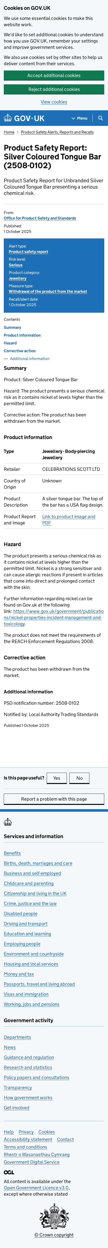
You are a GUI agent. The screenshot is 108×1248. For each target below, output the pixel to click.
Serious (16, 265)
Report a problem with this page (54, 799)
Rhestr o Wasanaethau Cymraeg (37, 1154)
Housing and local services (31, 964)
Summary (12, 327)
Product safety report (28, 251)
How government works (28, 1097)
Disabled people (20, 913)
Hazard (10, 343)
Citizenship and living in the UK (35, 893)
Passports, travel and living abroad (39, 984)
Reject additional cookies (54, 89)
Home (9, 132)
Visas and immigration (26, 994)
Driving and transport (25, 923)
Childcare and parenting (28, 883)
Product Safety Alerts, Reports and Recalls (57, 132)
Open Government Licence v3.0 (36, 1188)
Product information (22, 335)
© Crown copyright (54, 1235)
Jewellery (17, 278)
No (82, 778)
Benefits (12, 853)
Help (9, 1132)
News (10, 1047)
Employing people (22, 944)
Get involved (16, 1108)
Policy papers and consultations (36, 1077)
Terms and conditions (25, 1147)
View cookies (54, 101)
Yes (60, 778)
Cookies (46, 1132)
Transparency (18, 1087)
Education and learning (27, 934)
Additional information (29, 358)
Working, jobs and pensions (32, 1004)
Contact (65, 1139)
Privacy (26, 1132)
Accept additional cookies (54, 75)
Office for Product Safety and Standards (40, 218)
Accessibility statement (28, 1139)
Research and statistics (28, 1067)
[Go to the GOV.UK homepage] (24, 118)
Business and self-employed (32, 873)
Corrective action (20, 350)
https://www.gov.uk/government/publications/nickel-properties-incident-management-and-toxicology (54, 617)
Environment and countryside (34, 954)
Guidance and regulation (29, 1057)
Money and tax (19, 974)
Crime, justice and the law (30, 903)
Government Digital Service (32, 1162)
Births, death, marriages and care (38, 863)
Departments (17, 1037)
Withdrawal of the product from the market (48, 291)
